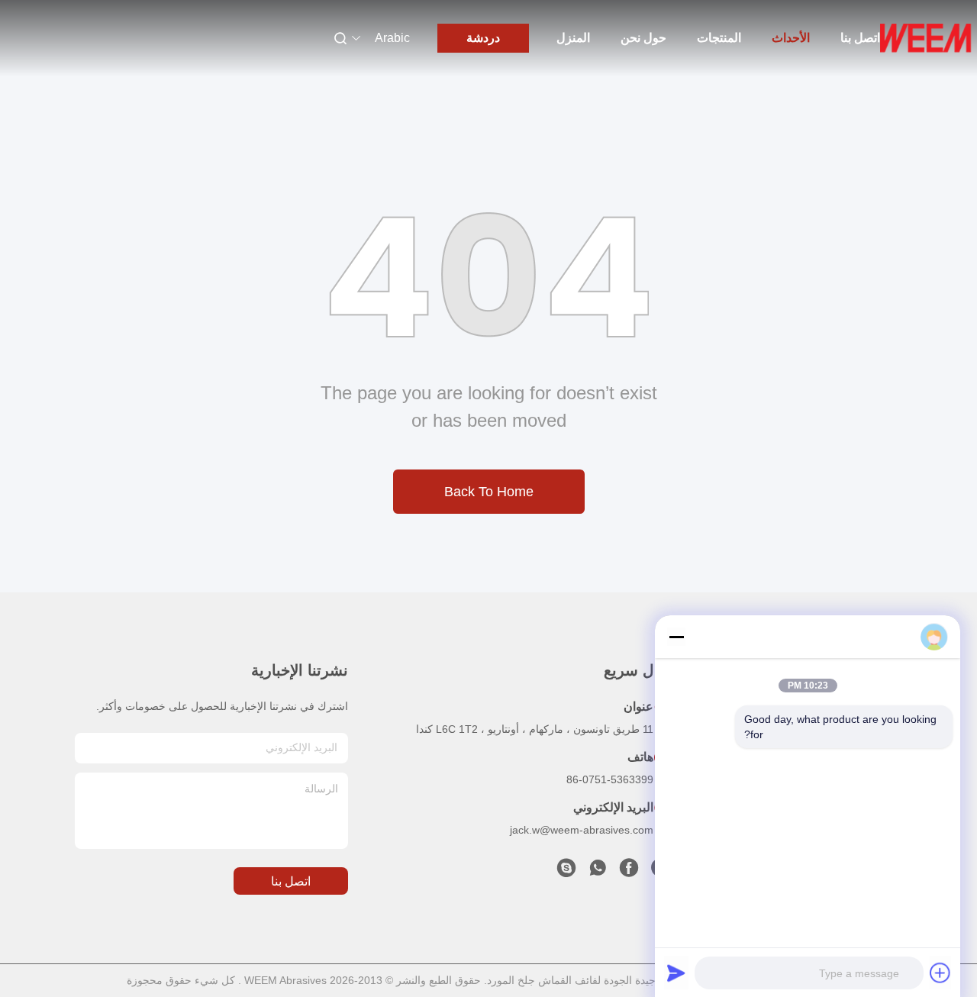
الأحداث (791, 37)
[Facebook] (629, 872)
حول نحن (643, 37)
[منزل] (926, 38)
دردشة (483, 37)
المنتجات (719, 37)
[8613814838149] (597, 872)
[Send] (676, 972)
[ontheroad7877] (566, 872)
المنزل (573, 37)
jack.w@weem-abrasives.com (581, 830)
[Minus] (676, 637)
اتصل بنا (860, 37)
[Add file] (940, 972)
